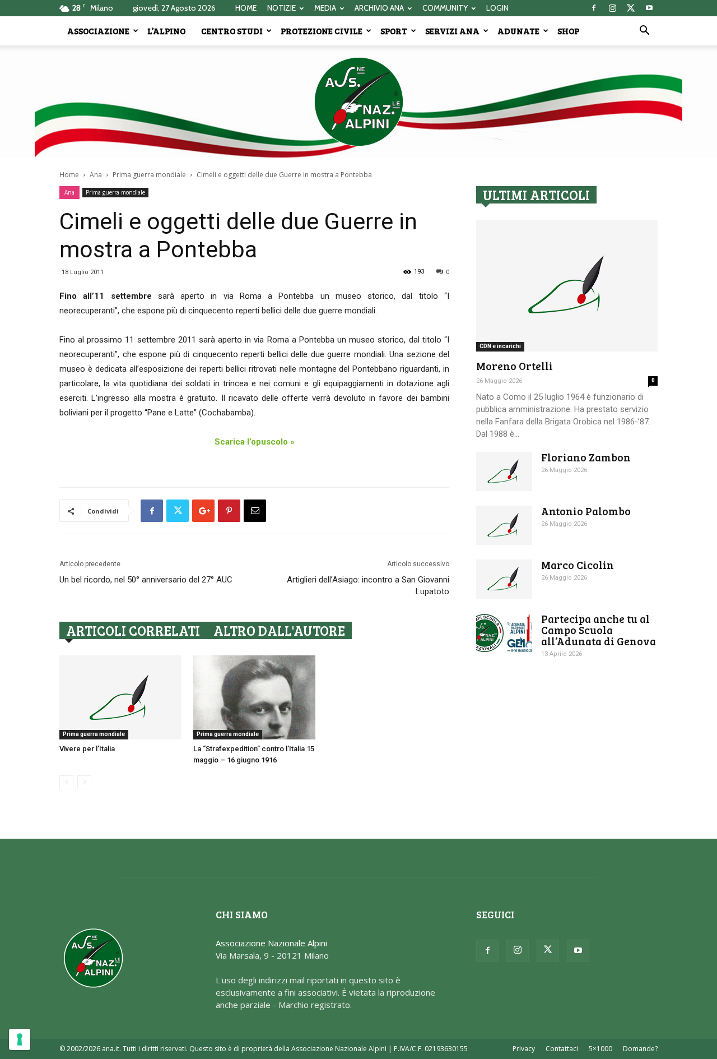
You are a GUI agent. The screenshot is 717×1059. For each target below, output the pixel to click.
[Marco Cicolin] (504, 579)
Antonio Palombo (586, 511)
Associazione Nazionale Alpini (271, 943)
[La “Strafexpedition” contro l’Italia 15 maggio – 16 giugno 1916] (254, 697)
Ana (96, 174)
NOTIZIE (281, 8)
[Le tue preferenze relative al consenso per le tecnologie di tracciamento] (19, 1039)
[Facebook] (593, 8)
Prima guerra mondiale (149, 174)
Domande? (640, 1048)
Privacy (524, 1048)
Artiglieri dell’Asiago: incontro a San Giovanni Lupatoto (368, 585)
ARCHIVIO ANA (379, 8)
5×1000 (600, 1048)
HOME (246, 8)
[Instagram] (612, 8)
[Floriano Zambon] (504, 471)
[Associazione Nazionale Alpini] (358, 101)
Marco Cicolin (577, 565)
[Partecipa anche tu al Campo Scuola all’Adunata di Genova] (504, 633)
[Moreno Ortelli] (567, 286)
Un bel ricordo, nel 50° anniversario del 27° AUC (145, 580)
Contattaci (562, 1048)
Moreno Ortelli (514, 366)
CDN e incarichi (500, 346)
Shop (568, 30)
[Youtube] (649, 8)
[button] (644, 31)
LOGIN (497, 8)
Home (69, 174)
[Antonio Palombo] (504, 525)
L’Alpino (166, 30)
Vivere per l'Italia (87, 748)
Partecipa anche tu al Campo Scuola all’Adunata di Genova (598, 630)
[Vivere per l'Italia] (120, 697)
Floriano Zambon (586, 457)
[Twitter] (630, 8)
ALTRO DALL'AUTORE (279, 630)
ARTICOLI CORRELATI (133, 630)
